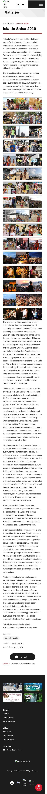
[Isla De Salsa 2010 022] (35, 221)
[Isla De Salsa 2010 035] (22, 165)
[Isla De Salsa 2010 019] (35, 235)
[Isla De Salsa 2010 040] (35, 137)
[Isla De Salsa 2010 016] (35, 249)
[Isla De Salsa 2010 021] (9, 235)
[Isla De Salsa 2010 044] (22, 123)
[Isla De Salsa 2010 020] (22, 235)
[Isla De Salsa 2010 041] (22, 137)
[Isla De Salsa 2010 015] (9, 263)
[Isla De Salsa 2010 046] (35, 109)
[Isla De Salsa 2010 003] (9, 319)
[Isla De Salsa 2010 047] (22, 109)
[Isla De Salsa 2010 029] (22, 193)
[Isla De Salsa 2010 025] (35, 207)
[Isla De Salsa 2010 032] (22, 179)
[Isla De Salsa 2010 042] (9, 137)
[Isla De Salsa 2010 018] (9, 249)
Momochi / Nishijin (22, 23)
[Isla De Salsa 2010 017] (22, 249)
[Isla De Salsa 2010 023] (22, 221)
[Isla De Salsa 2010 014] (22, 263)
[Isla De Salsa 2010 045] (9, 123)
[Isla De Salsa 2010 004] (35, 305)
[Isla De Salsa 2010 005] (22, 305)
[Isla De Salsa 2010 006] (9, 305)
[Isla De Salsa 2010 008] (22, 291)
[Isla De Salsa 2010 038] (22, 151)
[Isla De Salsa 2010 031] (35, 179)
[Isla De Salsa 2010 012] (9, 277)
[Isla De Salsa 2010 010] (35, 277)
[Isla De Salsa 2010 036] (9, 165)
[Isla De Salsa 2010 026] (22, 207)
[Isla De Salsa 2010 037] (35, 151)
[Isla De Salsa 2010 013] (35, 263)
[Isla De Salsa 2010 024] (9, 221)
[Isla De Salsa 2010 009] (9, 291)
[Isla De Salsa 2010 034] (35, 165)
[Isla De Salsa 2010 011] (22, 277)
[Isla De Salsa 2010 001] (35, 319)
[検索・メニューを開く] (36, 4)
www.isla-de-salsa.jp (22, 624)
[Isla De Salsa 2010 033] (9, 179)
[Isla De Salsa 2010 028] (35, 193)
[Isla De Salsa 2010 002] (22, 319)
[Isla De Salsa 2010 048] (9, 109)
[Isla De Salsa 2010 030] (9, 193)
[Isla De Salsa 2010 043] (35, 123)
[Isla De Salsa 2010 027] (9, 207)
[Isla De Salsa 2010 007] (35, 291)
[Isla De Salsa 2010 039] (9, 151)
